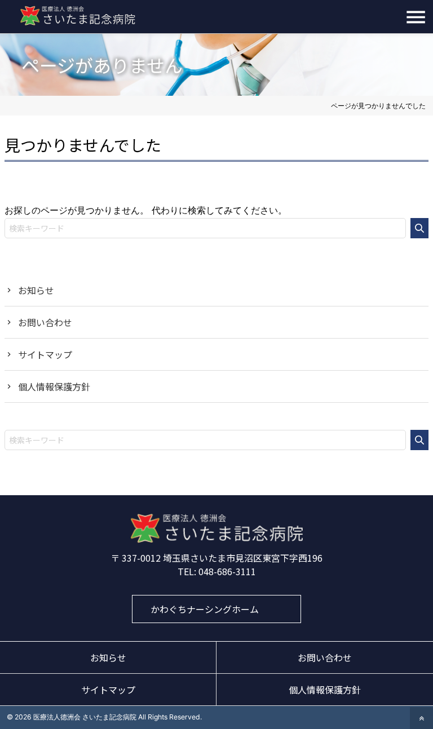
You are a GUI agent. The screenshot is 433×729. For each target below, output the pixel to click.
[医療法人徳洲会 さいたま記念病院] (216, 539)
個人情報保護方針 (54, 386)
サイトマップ (45, 354)
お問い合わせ (45, 322)
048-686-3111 (227, 571)
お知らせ (36, 290)
